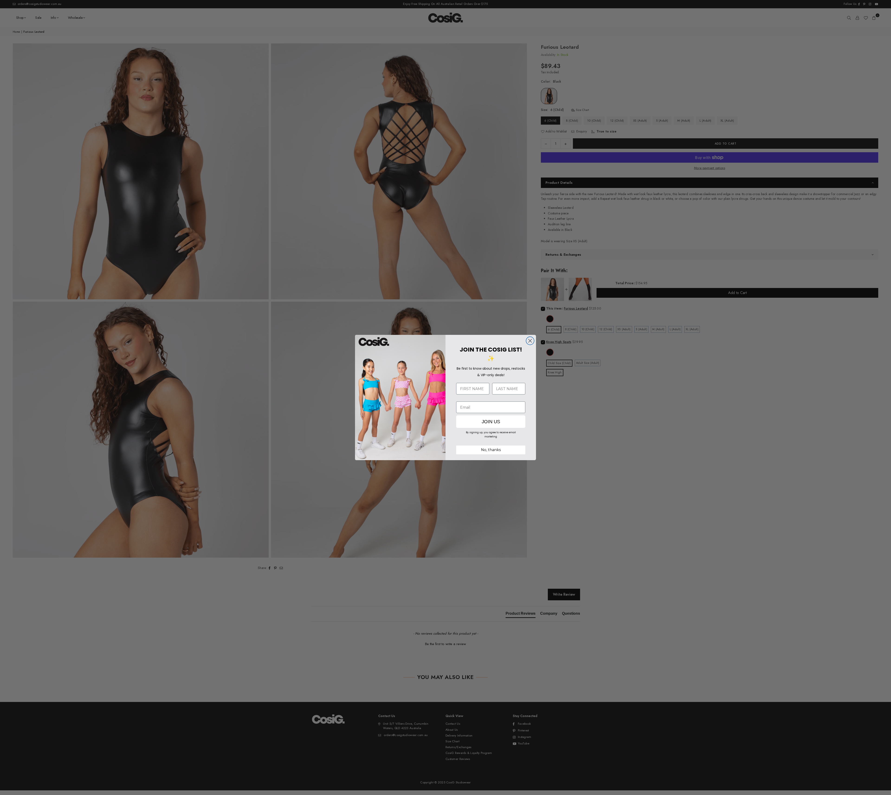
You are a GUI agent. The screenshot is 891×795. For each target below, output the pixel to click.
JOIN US (491, 421)
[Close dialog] (530, 341)
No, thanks (491, 450)
